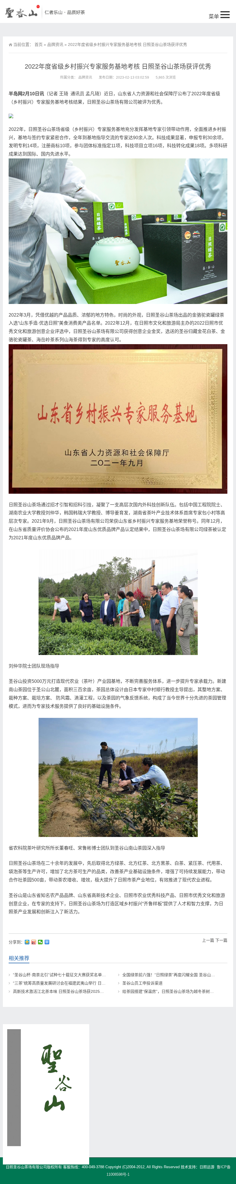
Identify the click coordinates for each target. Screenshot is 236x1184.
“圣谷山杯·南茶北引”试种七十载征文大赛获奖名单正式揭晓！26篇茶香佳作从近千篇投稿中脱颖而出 (102, 974)
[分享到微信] (40, 942)
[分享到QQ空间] (27, 942)
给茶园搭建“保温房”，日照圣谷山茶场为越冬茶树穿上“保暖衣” (177, 991)
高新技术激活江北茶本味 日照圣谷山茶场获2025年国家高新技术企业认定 (78, 991)
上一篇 (208, 940)
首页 (39, 44)
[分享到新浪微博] (33, 942)
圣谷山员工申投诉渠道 (142, 983)
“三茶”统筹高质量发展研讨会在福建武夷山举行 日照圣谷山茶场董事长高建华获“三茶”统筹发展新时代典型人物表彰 (115, 983)
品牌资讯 (55, 44)
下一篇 (221, 940)
